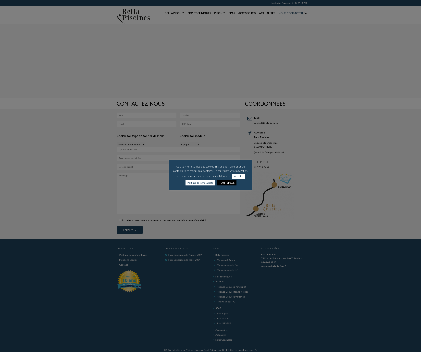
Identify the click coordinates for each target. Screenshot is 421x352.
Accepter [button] (238, 176)
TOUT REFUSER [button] (227, 183)
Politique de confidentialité (200, 183)
